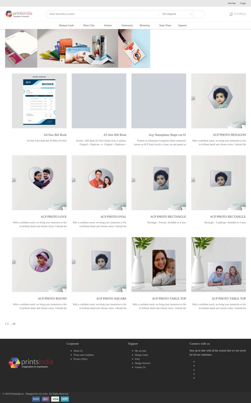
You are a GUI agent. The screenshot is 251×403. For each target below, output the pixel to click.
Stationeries (127, 25)
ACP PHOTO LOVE (54, 216)
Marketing (145, 25)
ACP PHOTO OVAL (113, 216)
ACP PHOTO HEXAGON (229, 135)
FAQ (137, 359)
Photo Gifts (88, 25)
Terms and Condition (83, 355)
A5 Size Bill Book (114, 135)
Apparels (182, 25)
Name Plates (165, 25)
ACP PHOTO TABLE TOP (169, 298)
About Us (78, 351)
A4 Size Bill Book (55, 135)
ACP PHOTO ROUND (52, 298)
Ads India (43, 394)
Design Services (142, 363)
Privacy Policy (80, 359)
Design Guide (141, 355)
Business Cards (66, 25)
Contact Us (140, 367)
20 (14, 323)
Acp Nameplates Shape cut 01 (167, 135)
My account (140, 351)
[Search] (199, 14)
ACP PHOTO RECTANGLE (168, 216)
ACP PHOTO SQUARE (111, 298)
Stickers (108, 25)
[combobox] (103, 14)
